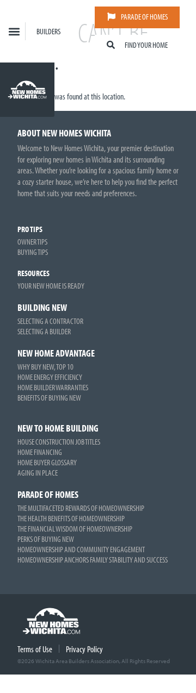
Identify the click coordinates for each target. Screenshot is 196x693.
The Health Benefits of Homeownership (71, 518)
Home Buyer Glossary (47, 462)
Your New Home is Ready (50, 285)
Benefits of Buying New (49, 397)
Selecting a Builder (44, 331)
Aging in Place (37, 472)
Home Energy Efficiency (49, 377)
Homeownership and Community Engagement (81, 549)
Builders (48, 31)
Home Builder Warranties (52, 387)
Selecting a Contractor (50, 321)
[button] (14, 31)
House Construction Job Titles (58, 441)
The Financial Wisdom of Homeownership (74, 528)
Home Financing (39, 452)
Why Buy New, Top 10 (45, 366)
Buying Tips (32, 252)
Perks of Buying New (45, 539)
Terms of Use (34, 649)
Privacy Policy (84, 649)
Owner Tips (32, 241)
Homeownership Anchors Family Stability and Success (92, 559)
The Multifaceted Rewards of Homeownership (80, 508)
